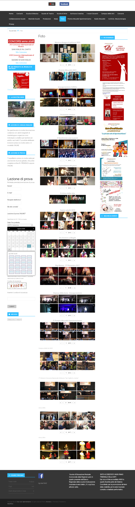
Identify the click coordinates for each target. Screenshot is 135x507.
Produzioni (47, 19)
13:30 (29, 262)
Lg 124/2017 (42, 483)
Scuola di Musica (32, 14)
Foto (62, 19)
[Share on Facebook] (40, 475)
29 (29, 246)
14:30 (17, 267)
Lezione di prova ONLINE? (16, 213)
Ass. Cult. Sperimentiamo (24, 501)
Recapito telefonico (14, 200)
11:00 (23, 257)
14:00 (11, 267)
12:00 (11, 262)
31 (9, 249)
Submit (11, 306)
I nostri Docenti (92, 14)
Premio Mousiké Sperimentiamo (79, 19)
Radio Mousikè (99, 19)
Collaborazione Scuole (17, 19)
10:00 (12, 257)
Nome (9, 186)
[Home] (18, 30)
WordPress (10, 503)
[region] (21, 111)
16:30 (18, 272)
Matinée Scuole (34, 19)
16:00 (12, 272)
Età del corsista (12, 207)
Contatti (19, 14)
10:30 (18, 257)
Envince (48, 501)
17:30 (29, 272)
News (56, 19)
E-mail (9, 193)
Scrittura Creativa (77, 14)
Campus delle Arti (107, 14)
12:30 (17, 262)
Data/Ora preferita (13, 222)
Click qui (10, 89)
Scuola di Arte (62, 14)
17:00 (23, 272)
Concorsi (120, 14)
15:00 (23, 267)
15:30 (29, 267)
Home (11, 14)
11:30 (29, 257)
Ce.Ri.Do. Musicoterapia (117, 19)
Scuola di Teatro (47, 14)
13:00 (23, 262)
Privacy (11, 24)
